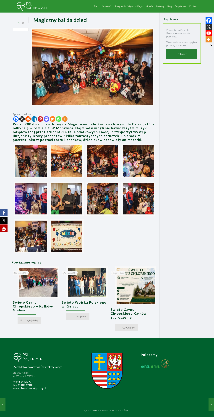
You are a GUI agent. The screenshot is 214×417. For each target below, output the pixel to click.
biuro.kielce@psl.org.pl (33, 388)
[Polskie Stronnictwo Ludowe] (32, 6)
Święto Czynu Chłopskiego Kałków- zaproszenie (129, 313)
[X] (22, 119)
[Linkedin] (34, 119)
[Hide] (211, 45)
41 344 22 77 (24, 381)
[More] (65, 119)
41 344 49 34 (25, 384)
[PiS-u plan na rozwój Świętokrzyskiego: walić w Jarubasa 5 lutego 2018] (2, 404)
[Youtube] (209, 33)
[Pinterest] (40, 119)
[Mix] (52, 119)
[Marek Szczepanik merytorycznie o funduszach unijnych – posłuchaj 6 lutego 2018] (211, 404)
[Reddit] (28, 119)
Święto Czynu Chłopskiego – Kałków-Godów (33, 306)
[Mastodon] (46, 119)
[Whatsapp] (58, 119)
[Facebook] (16, 119)
